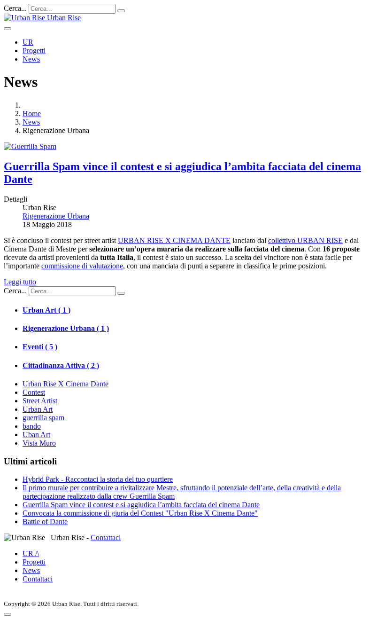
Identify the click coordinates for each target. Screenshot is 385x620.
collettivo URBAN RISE (305, 240)
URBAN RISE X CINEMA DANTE (174, 240)
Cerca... (15, 8)
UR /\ (31, 553)
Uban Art (36, 435)
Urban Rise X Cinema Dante (65, 384)
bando (32, 426)
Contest (34, 392)
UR (28, 42)
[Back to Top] (7, 614)
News (31, 59)
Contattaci (106, 538)
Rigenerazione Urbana (66, 328)
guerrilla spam (43, 418)
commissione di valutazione (82, 266)
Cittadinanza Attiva (61, 365)
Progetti (34, 51)
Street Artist (40, 401)
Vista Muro (39, 443)
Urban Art (46, 310)
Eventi (40, 347)
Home (32, 114)
